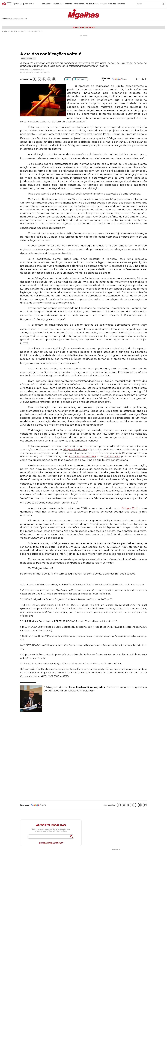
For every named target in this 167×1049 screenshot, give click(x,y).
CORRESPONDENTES (108, 4)
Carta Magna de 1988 (82, 456)
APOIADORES (79, 4)
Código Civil (129, 508)
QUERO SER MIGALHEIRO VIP (51, 843)
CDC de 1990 (112, 456)
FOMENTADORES (92, 4)
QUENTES (68, 4)
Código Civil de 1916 (75, 449)
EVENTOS (121, 4)
